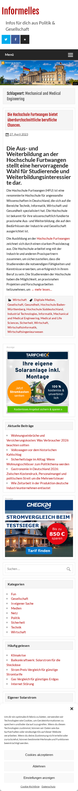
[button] (72, 709)
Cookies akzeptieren (39, 755)
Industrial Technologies (22, 313)
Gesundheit (32, 304)
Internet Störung (22, 684)
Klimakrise (18, 655)
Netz (14, 613)
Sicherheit (26, 322)
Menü (9, 54)
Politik (15, 618)
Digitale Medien (44, 299)
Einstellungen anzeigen (39, 778)
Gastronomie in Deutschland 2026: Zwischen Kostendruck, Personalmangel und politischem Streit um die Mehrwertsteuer (36, 473)
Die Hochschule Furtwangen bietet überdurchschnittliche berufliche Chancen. (32, 120)
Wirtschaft (20, 299)
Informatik (45, 313)
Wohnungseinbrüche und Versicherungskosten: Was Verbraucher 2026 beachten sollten (37, 440)
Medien (16, 608)
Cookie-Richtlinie (30, 786)
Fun (13, 594)
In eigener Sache (22, 603)
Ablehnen (39, 766)
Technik (16, 627)
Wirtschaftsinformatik (21, 327)
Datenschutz (49, 786)
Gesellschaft (15, 304)
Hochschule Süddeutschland (44, 309)
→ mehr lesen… (41, 289)
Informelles (20, 11)
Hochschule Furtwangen (53, 238)
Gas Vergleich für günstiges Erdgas (35, 679)
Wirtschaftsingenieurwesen (25, 331)
